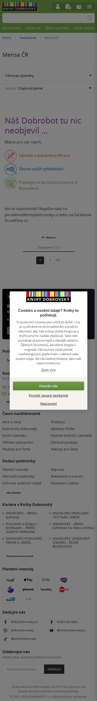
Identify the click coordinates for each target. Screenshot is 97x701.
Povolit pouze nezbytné (48, 395)
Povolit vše (48, 386)
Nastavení (48, 403)
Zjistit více (48, 370)
